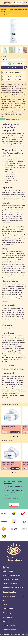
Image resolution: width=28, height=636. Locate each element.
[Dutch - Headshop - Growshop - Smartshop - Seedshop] (8, 2)
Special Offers (13, 621)
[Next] (17, 436)
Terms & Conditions (13, 608)
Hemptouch (10, 15)
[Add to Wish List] (25, 67)
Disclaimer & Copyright (13, 629)
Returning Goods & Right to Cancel (13, 588)
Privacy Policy (13, 613)
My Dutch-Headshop (13, 596)
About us (13, 600)
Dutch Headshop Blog (13, 625)
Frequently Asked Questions (13, 579)
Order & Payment (13, 571)
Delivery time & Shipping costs (13, 575)
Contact (13, 604)
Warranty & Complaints (13, 583)
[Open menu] (2, 2)
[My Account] (24, 2)
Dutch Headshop (4, 634)
